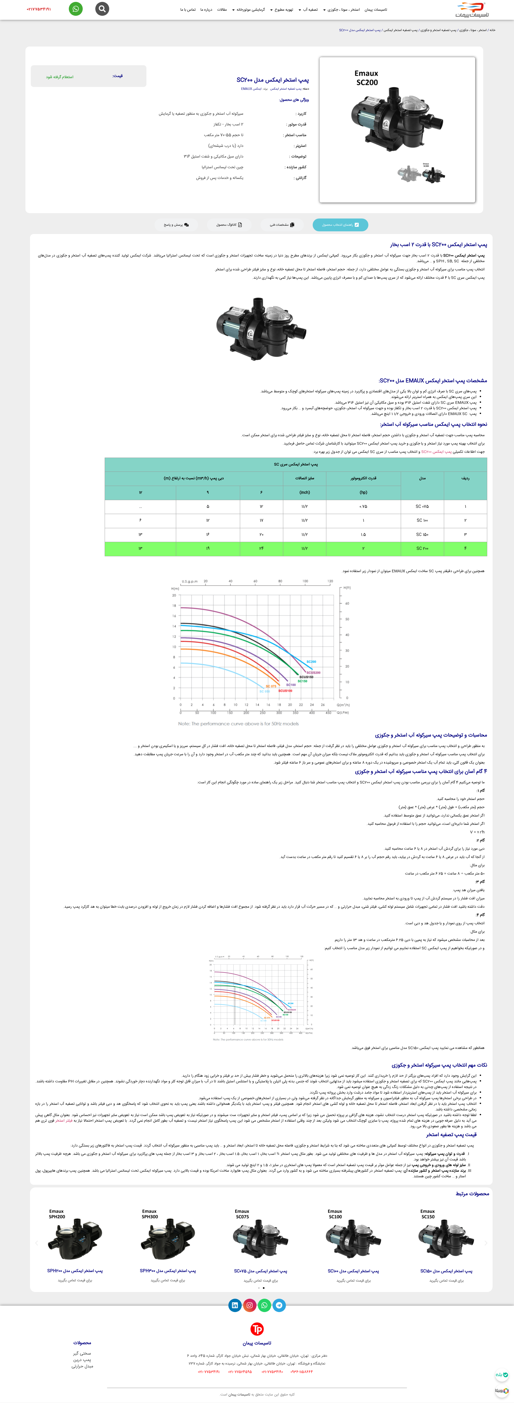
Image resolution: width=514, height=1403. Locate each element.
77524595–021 (240, 1372)
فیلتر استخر (63, 1121)
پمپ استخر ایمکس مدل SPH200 (75, 1271)
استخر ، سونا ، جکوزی (473, 30)
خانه (492, 30)
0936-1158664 (301, 1372)
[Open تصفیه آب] (300, 10)
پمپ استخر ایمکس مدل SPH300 (168, 1271)
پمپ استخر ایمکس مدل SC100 (354, 1271)
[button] (36, 1243)
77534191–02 (209, 1372)
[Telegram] (279, 1305)
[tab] (340, 224)
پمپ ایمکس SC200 (436, 452)
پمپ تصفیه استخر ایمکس (401, 30)
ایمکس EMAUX (251, 89)
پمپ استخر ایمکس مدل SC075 (261, 1271)
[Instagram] (249, 1305)
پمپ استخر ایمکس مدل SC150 (447, 1271)
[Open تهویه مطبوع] (271, 10)
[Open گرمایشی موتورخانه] (233, 10)
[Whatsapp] (264, 1305)
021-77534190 (272, 1372)
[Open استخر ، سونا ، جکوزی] (324, 10)
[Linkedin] (235, 1305)
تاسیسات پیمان (239, 1395)
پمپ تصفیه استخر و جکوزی (438, 30)
